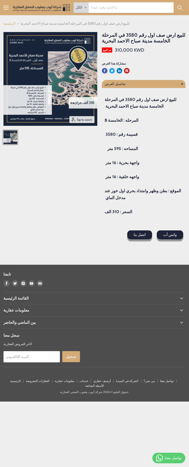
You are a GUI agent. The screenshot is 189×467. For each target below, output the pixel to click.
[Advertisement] (94, 434)
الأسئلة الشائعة (94, 386)
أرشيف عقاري (102, 381)
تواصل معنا (167, 381)
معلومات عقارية (64, 381)
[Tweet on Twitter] (112, 70)
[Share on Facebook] (104, 70)
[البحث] (180, 7)
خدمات (84, 381)
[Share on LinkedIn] (119, 70)
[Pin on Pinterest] (127, 70)
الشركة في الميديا (127, 381)
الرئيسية (9, 24)
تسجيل (71, 356)
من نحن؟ (149, 381)
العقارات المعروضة (38, 381)
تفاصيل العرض (115, 84)
